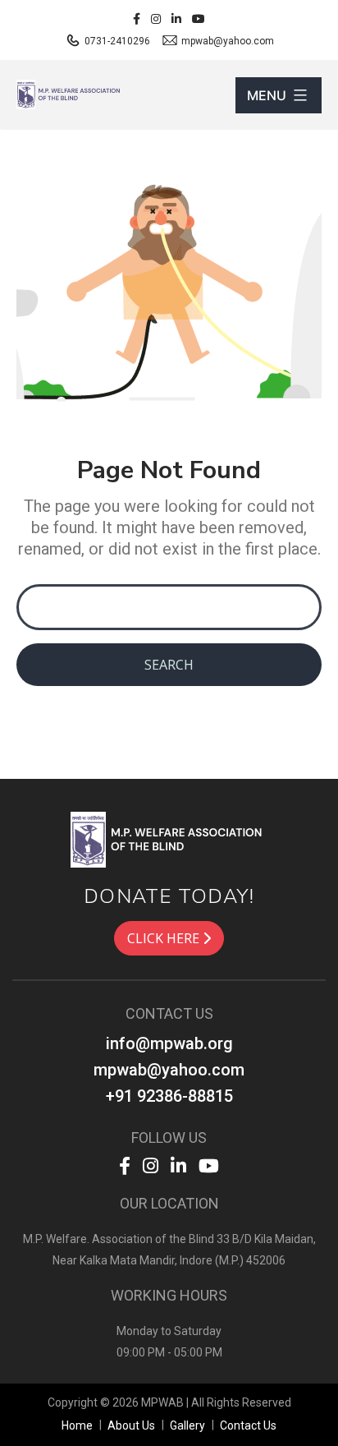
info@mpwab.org (169, 1043)
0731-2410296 (116, 41)
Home (77, 1425)
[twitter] (198, 18)
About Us (131, 1425)
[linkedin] (176, 18)
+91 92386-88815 (169, 1096)
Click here (165, 938)
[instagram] (156, 18)
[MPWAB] (169, 838)
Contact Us (248, 1425)
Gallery (187, 1425)
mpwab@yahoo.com (226, 41)
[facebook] (136, 18)
